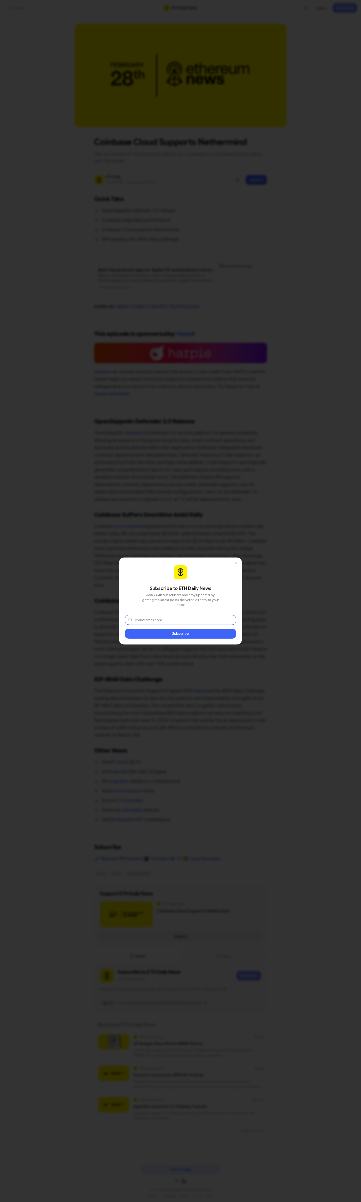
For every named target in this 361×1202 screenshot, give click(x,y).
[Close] (236, 563)
